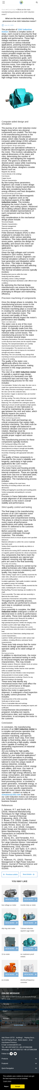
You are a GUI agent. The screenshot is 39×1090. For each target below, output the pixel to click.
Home (4, 9)
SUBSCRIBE (19, 1025)
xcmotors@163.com (11, 794)
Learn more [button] (7, 1081)
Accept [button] (17, 1086)
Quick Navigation (8, 1068)
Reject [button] (6, 1086)
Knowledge (12, 9)
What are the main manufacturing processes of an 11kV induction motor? (18, 12)
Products (5, 1059)
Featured (5, 1063)
